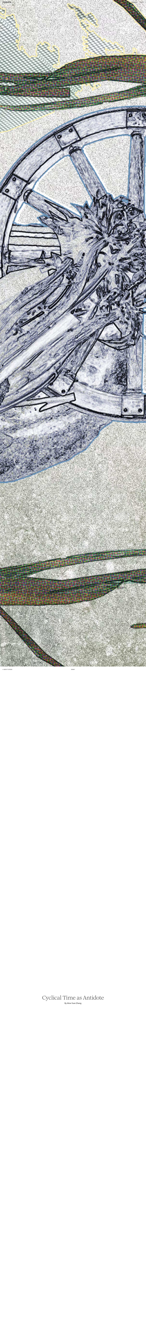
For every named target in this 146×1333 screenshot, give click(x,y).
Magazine (134, 2)
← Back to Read (7, 669)
